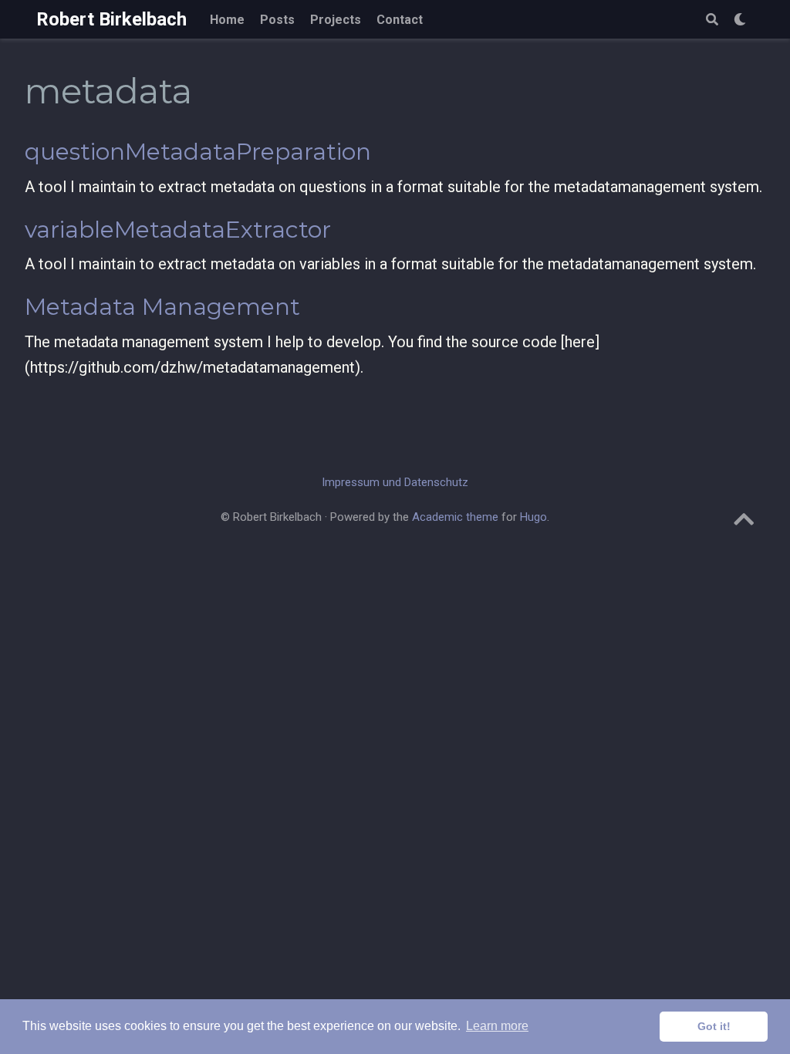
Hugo (533, 517)
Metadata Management (162, 306)
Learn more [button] (497, 1025)
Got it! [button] (714, 1026)
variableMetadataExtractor (178, 229)
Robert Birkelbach (111, 19)
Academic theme (455, 517)
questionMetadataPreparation (198, 151)
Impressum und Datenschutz (395, 482)
